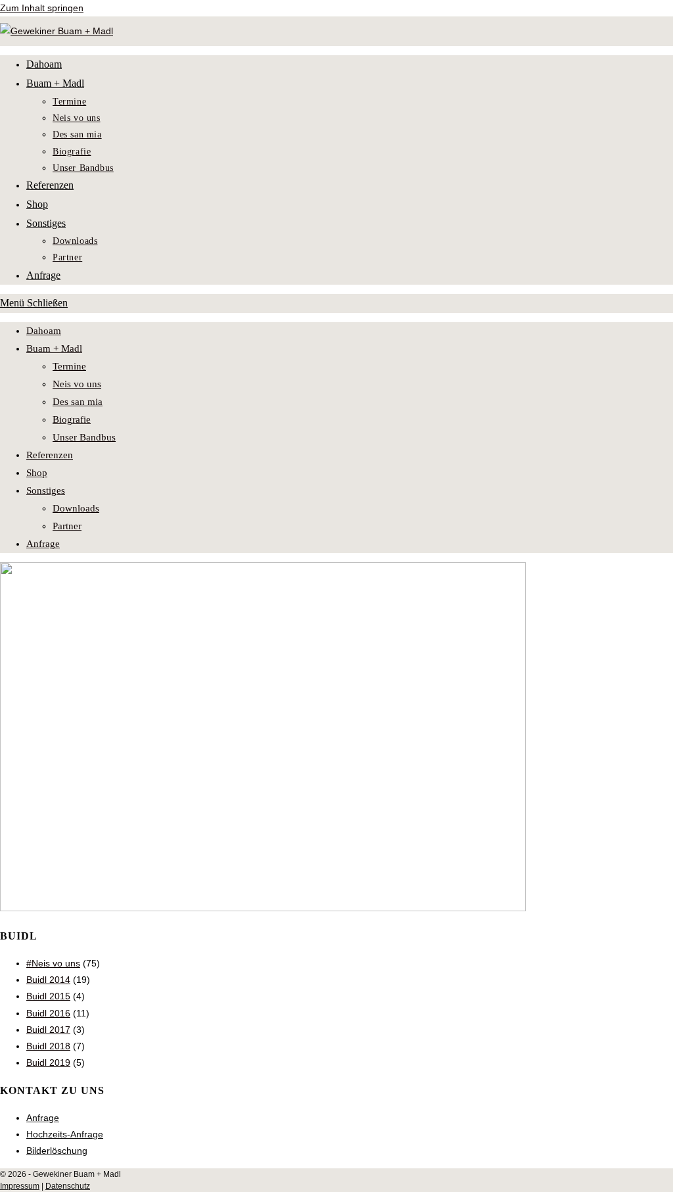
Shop (36, 472)
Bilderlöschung (56, 1150)
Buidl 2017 (48, 1029)
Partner (67, 526)
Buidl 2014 (48, 979)
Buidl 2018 (48, 1046)
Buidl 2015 (48, 996)
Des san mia (78, 401)
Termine (69, 366)
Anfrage (43, 543)
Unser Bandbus (84, 437)
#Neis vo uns (53, 963)
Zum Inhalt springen (41, 8)
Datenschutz (67, 1186)
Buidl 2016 (48, 1013)
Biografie (72, 419)
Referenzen (49, 455)
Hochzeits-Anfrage (64, 1134)
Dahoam (43, 330)
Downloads (76, 508)
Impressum (19, 1186)
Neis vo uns (77, 384)
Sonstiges (45, 490)
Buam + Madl (54, 348)
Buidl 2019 (48, 1062)
